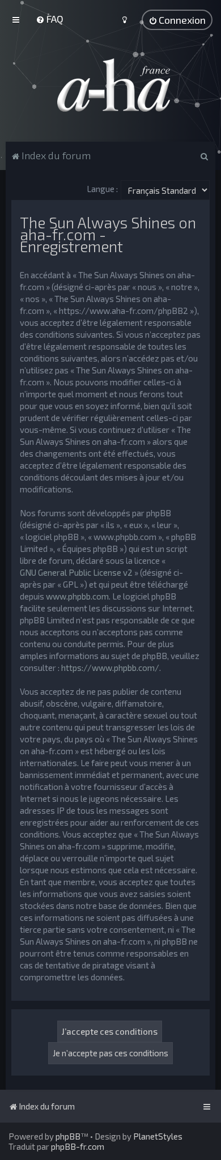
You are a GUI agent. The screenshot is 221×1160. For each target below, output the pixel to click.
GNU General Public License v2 (76, 572)
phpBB (68, 1136)
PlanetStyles (157, 1136)
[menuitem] (49, 19)
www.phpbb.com (77, 596)
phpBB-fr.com (77, 1146)
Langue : (102, 189)
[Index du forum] (110, 85)
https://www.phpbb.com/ (110, 667)
